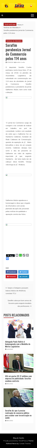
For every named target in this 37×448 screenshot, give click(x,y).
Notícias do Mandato (14, 41)
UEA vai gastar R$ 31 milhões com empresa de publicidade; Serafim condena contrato (18, 378)
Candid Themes (25, 443)
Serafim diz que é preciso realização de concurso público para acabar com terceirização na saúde (18, 414)
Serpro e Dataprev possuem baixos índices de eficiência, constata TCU (17, 290)
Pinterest (12, 276)
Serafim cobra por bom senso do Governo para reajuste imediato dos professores (19, 303)
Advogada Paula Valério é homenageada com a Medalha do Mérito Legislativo (17, 344)
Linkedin (24, 276)
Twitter (24, 272)
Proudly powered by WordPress (15, 441)
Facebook (12, 272)
